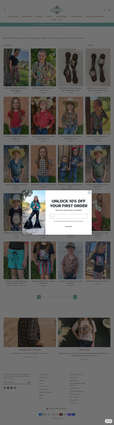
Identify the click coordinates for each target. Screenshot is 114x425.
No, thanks (68, 226)
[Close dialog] (89, 192)
